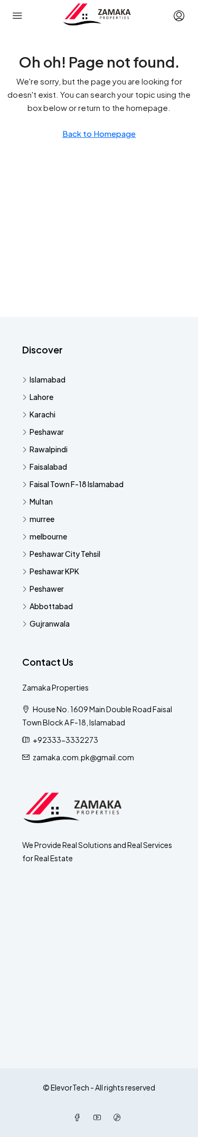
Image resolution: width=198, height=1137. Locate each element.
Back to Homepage (99, 133)
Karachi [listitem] (42, 414)
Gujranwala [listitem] (50, 623)
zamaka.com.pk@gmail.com (83, 757)
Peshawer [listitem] (47, 588)
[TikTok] (119, 1117)
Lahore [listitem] (41, 397)
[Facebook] (79, 1117)
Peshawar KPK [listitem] (54, 571)
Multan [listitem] (41, 501)
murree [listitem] (42, 519)
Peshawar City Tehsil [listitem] (65, 553)
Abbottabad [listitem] (51, 606)
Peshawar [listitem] (47, 431)
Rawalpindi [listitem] (49, 449)
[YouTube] (99, 1117)
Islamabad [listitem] (47, 379)
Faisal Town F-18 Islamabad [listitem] (77, 484)
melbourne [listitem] (48, 536)
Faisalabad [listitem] (48, 466)
